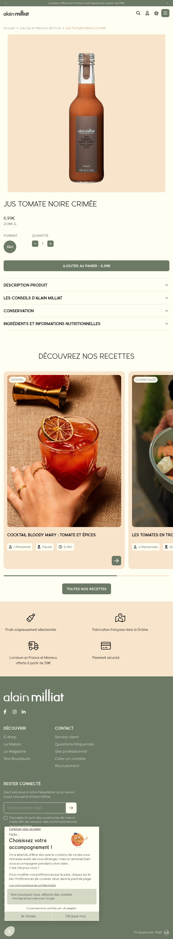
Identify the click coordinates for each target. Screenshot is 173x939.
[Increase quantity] (50, 244)
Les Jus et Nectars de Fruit (40, 28)
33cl (10, 247)
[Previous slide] (6, 3)
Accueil (9, 28)
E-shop (10, 737)
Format (11, 236)
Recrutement (67, 766)
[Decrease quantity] (35, 244)
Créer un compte (70, 758)
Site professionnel (71, 751)
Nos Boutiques (17, 758)
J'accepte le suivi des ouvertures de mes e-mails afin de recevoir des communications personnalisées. (43, 822)
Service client (67, 737)
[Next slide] (167, 3)
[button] (156, 13)
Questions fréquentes (74, 744)
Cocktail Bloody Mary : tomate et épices (51, 534)
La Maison (12, 744)
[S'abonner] (71, 808)
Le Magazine (15, 751)
